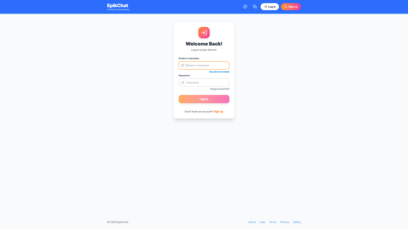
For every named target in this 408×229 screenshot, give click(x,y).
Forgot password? (219, 88)
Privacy (284, 222)
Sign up (218, 111)
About (252, 222)
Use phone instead (219, 71)
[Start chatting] (255, 6)
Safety (297, 222)
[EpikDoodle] (245, 6)
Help (262, 222)
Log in (204, 99)
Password (184, 75)
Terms (273, 222)
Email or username (189, 58)
